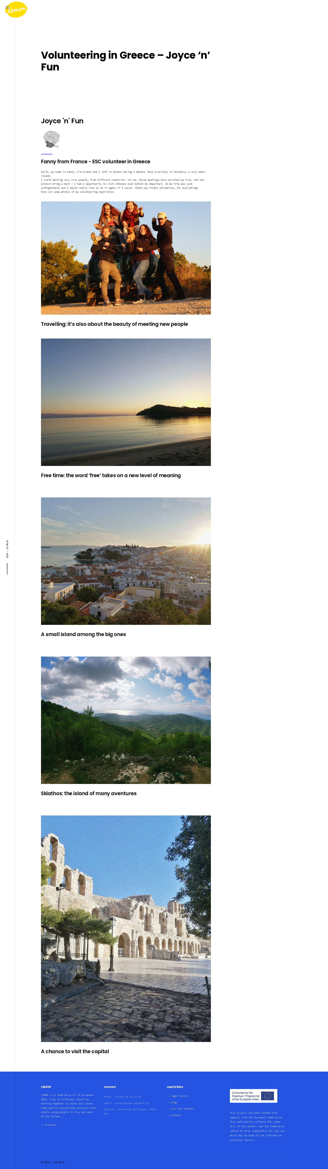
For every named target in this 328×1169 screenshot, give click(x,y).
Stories (48, 41)
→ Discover (49, 1124)
